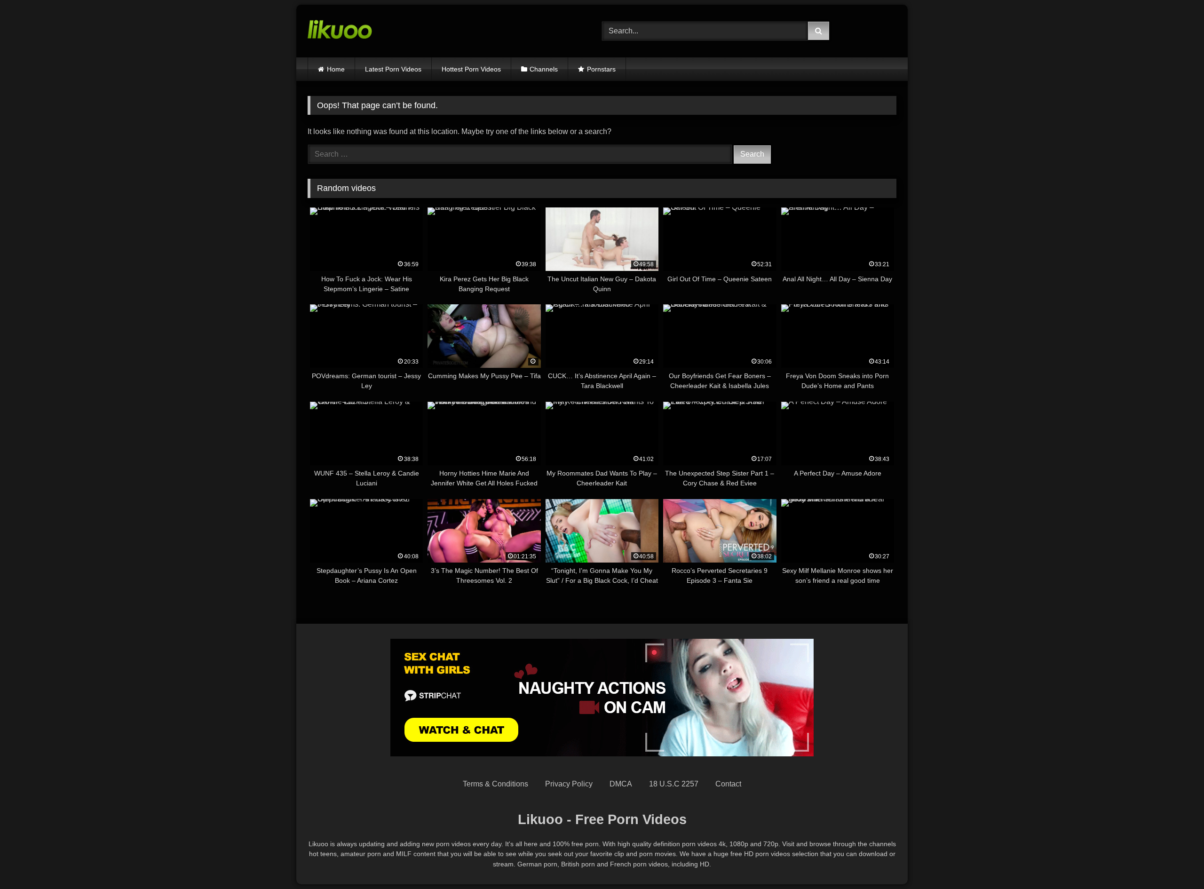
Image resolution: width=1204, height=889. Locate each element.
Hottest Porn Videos (471, 69)
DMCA (621, 784)
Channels (544, 69)
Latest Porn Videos (393, 69)
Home (336, 69)
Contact (728, 784)
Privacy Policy (569, 784)
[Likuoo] (340, 31)
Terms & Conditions (495, 784)
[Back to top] (1174, 861)
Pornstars (601, 69)
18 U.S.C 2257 (673, 784)
